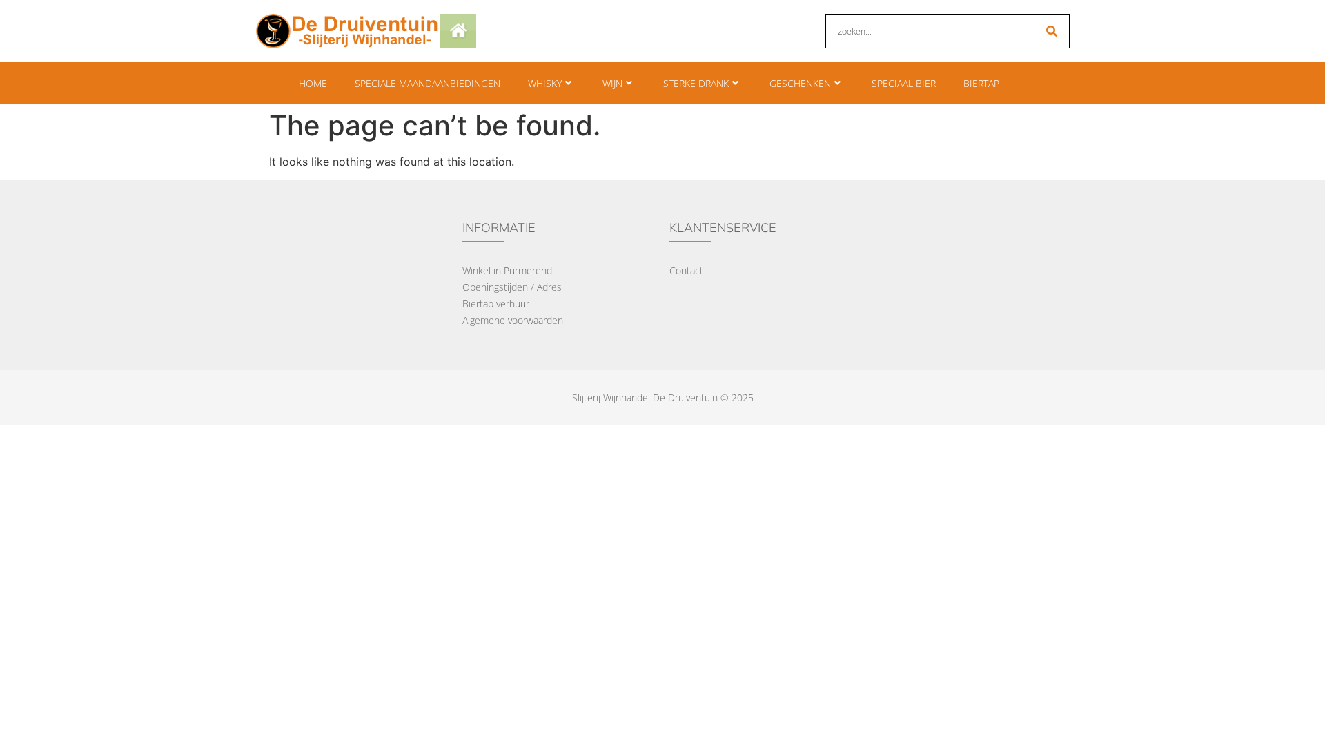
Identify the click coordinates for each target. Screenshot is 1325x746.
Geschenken (800, 83)
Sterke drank (696, 83)
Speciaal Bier (904, 83)
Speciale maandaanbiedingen (427, 83)
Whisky (545, 83)
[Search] (1051, 31)
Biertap (981, 83)
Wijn (612, 83)
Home (313, 83)
